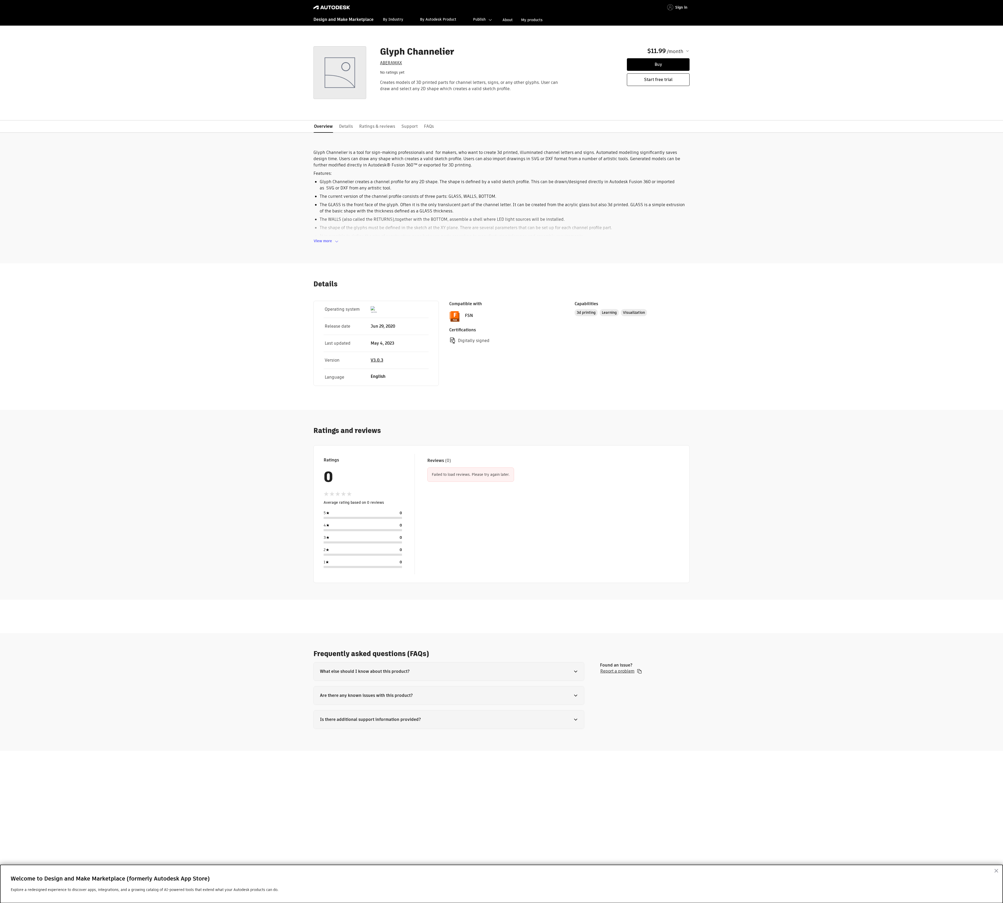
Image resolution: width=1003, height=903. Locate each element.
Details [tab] (346, 126)
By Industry (393, 19)
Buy (658, 64)
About (508, 19)
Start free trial (658, 80)
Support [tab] (409, 126)
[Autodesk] (331, 7)
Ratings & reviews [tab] (377, 126)
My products (532, 19)
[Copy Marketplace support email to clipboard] (639, 671)
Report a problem (617, 671)
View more (323, 241)
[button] (449, 671)
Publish (479, 19)
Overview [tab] (323, 126)
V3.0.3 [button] (377, 360)
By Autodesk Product (438, 19)
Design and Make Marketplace (343, 19)
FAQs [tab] (429, 126)
